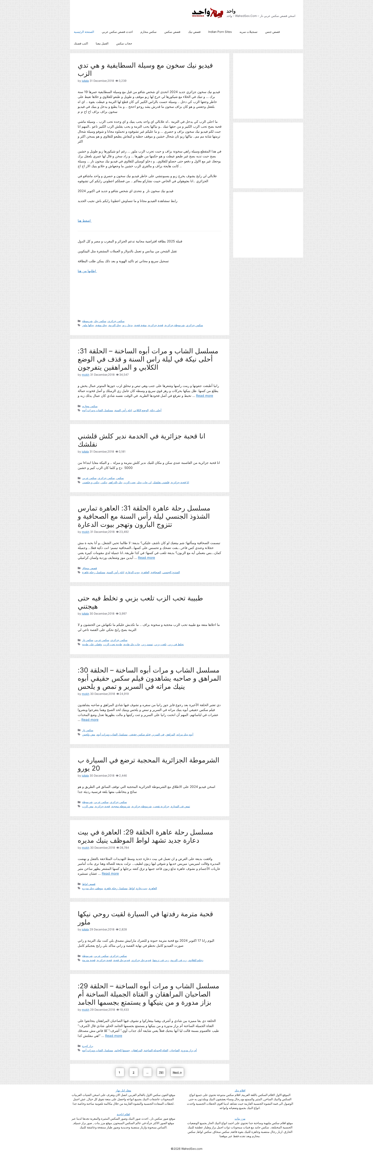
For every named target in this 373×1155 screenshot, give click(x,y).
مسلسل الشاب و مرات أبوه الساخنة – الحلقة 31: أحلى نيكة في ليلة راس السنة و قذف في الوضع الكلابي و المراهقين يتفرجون (148, 359)
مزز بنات (240, 1118)
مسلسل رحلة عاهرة (93, 572)
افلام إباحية (123, 1114)
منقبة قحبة (140, 325)
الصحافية (156, 572)
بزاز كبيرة (87, 1046)
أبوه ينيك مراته (185, 734)
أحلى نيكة (155, 410)
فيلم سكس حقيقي (140, 734)
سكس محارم (148, 32)
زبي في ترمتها (161, 960)
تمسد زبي (147, 644)
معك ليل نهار (123, 1090)
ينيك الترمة (115, 325)
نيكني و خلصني (90, 482)
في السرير (158, 734)
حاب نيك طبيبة (132, 644)
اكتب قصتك (81, 43)
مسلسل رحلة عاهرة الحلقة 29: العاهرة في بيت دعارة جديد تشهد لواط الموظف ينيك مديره (145, 836)
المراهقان (137, 1050)
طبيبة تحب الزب (113, 644)
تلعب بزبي (160, 644)
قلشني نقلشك (161, 482)
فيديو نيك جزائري (141, 960)
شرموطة (87, 321)
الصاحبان (175, 1050)
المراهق (170, 734)
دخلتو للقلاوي (195, 960)
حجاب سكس (124, 43)
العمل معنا (102, 43)
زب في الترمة (179, 960)
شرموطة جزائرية (175, 325)
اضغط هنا (85, 221)
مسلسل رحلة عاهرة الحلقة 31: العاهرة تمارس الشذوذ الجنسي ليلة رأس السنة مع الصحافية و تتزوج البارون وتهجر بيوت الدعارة (144, 516)
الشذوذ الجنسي (171, 572)
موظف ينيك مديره (92, 888)
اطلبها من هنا (87, 271)
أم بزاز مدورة (189, 1050)
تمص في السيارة (180, 806)
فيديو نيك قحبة (121, 960)
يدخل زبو (128, 325)
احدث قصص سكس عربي (117, 32)
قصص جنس (272, 32)
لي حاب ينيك (144, 482)
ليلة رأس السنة (123, 410)
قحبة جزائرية (155, 325)
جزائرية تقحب (161, 806)
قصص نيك (194, 32)
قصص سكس (172, 32)
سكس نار (87, 640)
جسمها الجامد (122, 1050)
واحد (231, 11)
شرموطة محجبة (121, 806)
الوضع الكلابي (141, 410)
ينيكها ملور (88, 325)
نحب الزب (130, 482)
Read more (204, 396)
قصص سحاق (89, 568)
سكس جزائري (116, 321)
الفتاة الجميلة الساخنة (156, 1050)
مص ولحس (88, 734)
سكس (120, 478)
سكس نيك (100, 321)
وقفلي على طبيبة (92, 644)
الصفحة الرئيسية (84, 32)
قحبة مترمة (88, 960)
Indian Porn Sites (220, 32)
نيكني (104, 482)
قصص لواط (88, 884)
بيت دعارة (141, 888)
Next (177, 1072)
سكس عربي (89, 478)
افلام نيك (240, 1090)
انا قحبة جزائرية (180, 482)
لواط (132, 888)
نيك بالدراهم (115, 482)
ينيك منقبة (101, 325)
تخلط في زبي (176, 644)
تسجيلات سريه (248, 32)
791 (162, 1072)
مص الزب (87, 806)
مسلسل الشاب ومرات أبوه (97, 410)
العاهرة (145, 572)
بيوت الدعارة (133, 572)
